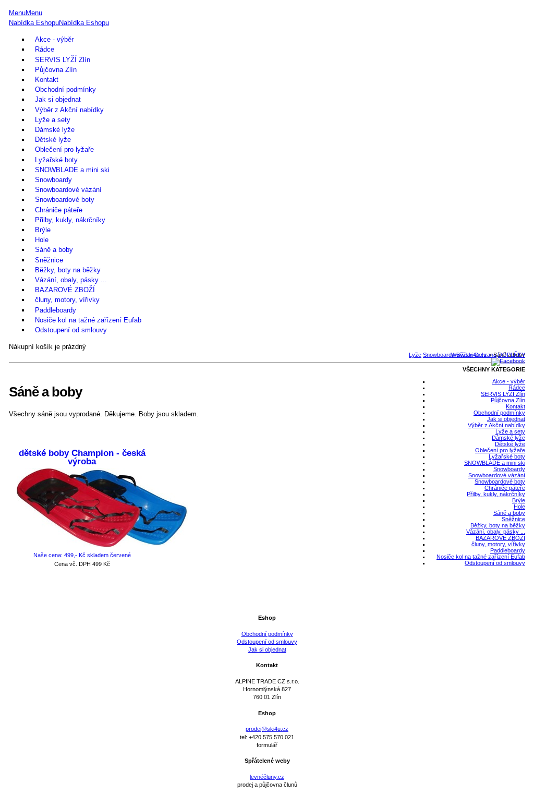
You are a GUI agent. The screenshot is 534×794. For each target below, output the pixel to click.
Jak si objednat (58, 99)
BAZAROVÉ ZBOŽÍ (65, 290)
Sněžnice (49, 260)
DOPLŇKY (511, 355)
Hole (41, 240)
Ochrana (485, 355)
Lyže (415, 355)
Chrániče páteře (58, 210)
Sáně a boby (54, 250)
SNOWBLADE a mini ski (72, 170)
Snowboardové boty (64, 199)
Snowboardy (53, 180)
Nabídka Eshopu (34, 23)
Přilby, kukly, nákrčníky (70, 220)
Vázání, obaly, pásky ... (71, 280)
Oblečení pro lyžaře (64, 149)
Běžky (464, 355)
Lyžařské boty (56, 160)
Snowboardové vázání (68, 190)
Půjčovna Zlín (56, 70)
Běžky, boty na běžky (68, 270)
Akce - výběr (54, 39)
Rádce (44, 49)
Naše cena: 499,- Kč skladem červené (82, 555)
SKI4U (267, 4)
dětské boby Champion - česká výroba (82, 457)
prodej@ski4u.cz (267, 729)
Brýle (43, 230)
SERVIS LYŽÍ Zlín (62, 60)
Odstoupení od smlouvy (71, 330)
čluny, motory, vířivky (67, 300)
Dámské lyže (55, 130)
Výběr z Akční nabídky (69, 110)
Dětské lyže (53, 139)
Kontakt (46, 79)
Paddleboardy (55, 310)
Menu (17, 13)
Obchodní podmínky (65, 89)
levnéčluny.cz (267, 777)
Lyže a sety (52, 120)
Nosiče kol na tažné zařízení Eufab (88, 320)
